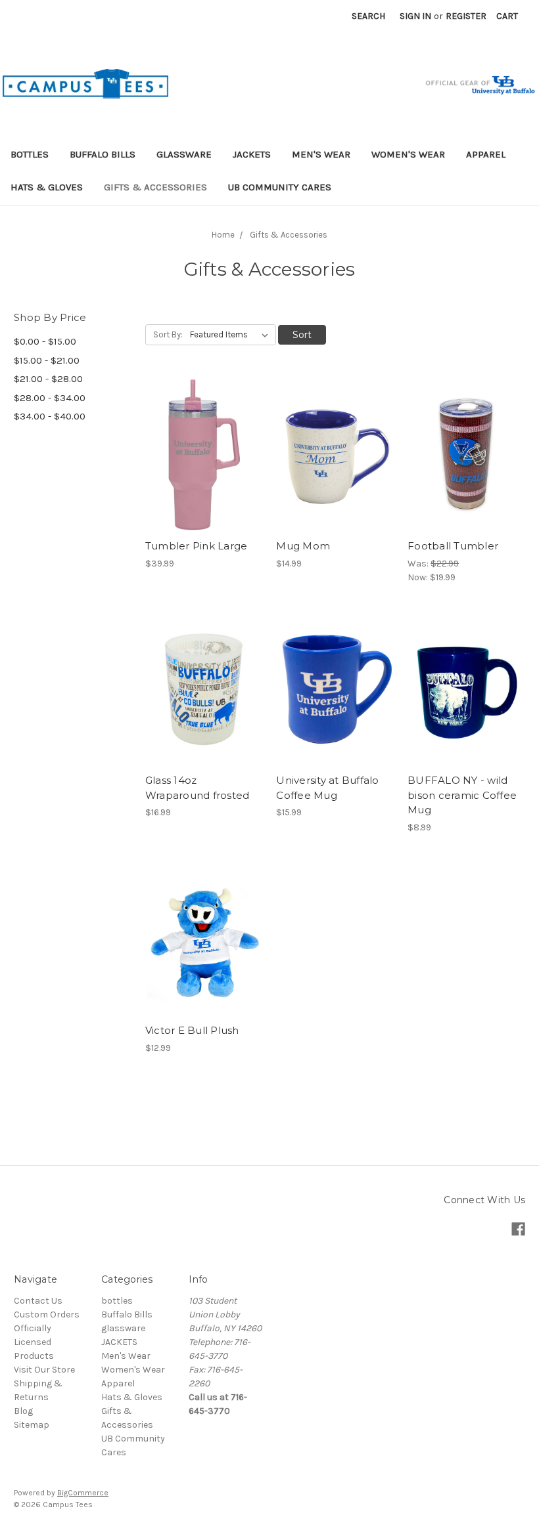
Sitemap (31, 1424)
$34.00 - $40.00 (49, 416)
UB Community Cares (279, 187)
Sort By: (168, 334)
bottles (30, 154)
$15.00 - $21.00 (47, 360)
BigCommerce (82, 1492)
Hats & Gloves (47, 187)
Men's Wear (321, 154)
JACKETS (252, 154)
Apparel (485, 154)
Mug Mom (303, 546)
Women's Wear (408, 154)
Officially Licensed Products (34, 1342)
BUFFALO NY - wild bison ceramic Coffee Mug (462, 795)
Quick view (203, 443)
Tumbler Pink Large (196, 546)
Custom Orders (47, 1314)
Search (368, 16)
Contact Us (38, 1300)
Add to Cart (204, 466)
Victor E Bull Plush (192, 1030)
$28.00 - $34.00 (49, 398)
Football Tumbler (453, 546)
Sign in (415, 16)
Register (466, 16)
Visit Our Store (44, 1369)
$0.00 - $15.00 (45, 341)
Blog (23, 1411)
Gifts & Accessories (155, 187)
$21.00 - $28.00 (48, 379)
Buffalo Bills (102, 154)
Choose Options (204, 950)
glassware (184, 154)
